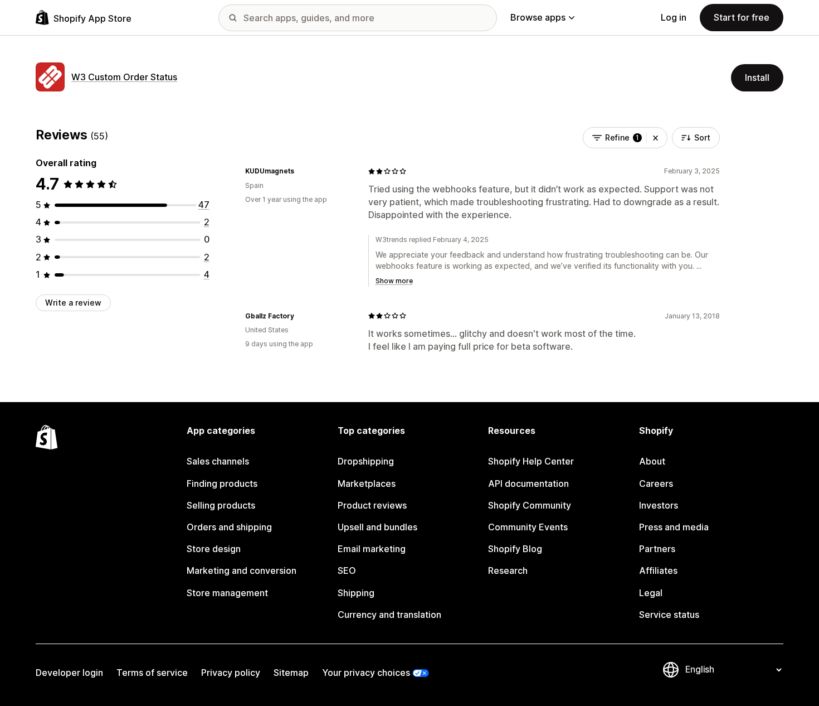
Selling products (221, 505)
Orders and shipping (229, 527)
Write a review (73, 302)
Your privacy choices (366, 672)
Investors (658, 505)
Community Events (528, 527)
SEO (347, 570)
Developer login (69, 672)
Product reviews (372, 505)
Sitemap (291, 672)
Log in (673, 17)
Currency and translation (389, 614)
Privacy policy (230, 672)
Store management (227, 592)
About (652, 461)
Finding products (222, 483)
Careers (656, 483)
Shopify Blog (515, 548)
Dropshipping (366, 461)
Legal (650, 592)
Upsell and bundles (377, 527)
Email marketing (372, 548)
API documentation (528, 483)
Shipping (356, 592)
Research (508, 570)
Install (757, 77)
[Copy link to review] (300, 171)
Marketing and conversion (241, 570)
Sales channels (218, 461)
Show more (394, 281)
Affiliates (658, 570)
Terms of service (152, 672)
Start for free (741, 17)
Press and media (674, 527)
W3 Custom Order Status (124, 77)
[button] (655, 138)
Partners (657, 548)
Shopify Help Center (531, 461)
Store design (214, 548)
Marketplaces (367, 483)
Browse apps (538, 17)
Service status (669, 614)
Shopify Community (529, 505)
